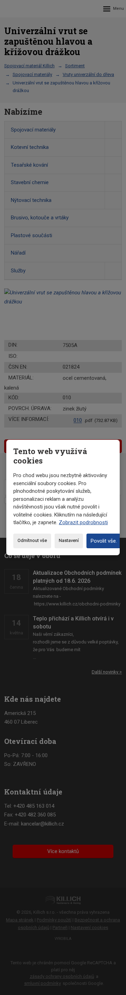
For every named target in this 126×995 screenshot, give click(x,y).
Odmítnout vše (32, 540)
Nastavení (69, 540)
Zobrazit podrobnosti (83, 522)
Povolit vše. (104, 541)
